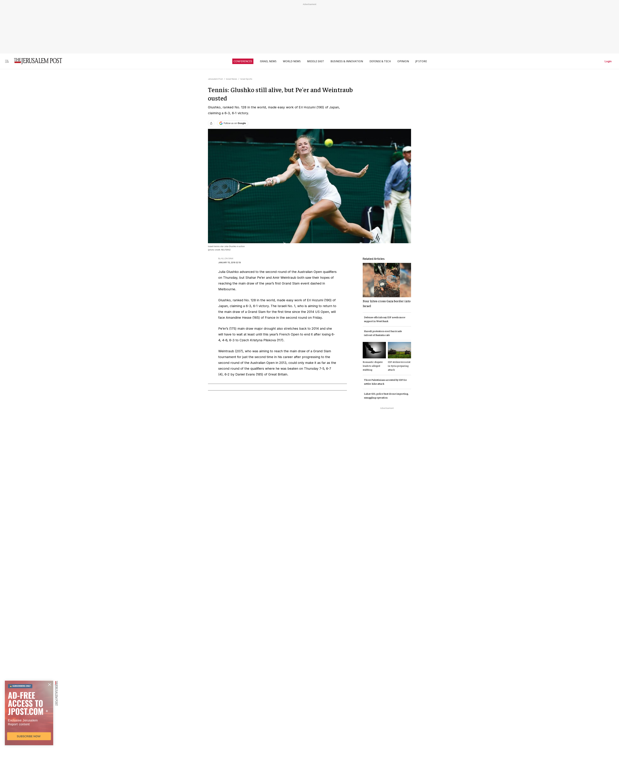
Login (608, 61)
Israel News (231, 79)
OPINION (403, 61)
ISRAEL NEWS (268, 61)
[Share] (211, 123)
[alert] (29, 732)
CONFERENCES (243, 61)
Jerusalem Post (215, 79)
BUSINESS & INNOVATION (346, 61)
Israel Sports (246, 79)
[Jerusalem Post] (36, 61)
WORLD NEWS (292, 61)
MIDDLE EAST (315, 61)
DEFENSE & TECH (380, 61)
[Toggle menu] (7, 61)
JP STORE (421, 61)
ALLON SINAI (227, 258)
